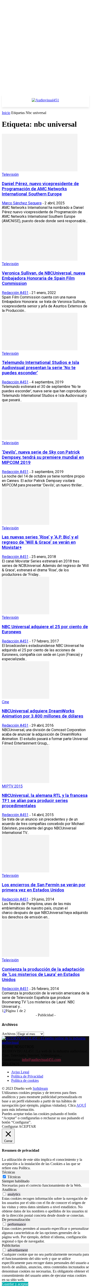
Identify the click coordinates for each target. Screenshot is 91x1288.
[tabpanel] (45, 1185)
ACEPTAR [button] (27, 1126)
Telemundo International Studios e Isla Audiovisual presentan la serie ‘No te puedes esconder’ (40, 367)
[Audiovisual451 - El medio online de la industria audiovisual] (45, 102)
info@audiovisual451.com (41, 1060)
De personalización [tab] (16, 1220)
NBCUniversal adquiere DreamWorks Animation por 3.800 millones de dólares (42, 713)
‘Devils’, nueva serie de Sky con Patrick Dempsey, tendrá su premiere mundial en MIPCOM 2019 (43, 457)
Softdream (40, 1088)
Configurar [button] (10, 1126)
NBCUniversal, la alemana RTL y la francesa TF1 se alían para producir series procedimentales (45, 800)
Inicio (6, 113)
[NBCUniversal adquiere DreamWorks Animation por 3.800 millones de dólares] (25, 697)
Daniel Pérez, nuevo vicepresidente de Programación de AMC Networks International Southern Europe (40, 189)
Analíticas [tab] (9, 1190)
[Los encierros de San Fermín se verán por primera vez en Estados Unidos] (25, 871)
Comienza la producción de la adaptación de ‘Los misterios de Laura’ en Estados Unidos (43, 974)
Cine (5, 702)
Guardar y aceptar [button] (15, 1284)
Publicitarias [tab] (11, 1245)
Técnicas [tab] (8, 1172)
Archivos (8, 1034)
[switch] (4, 1194)
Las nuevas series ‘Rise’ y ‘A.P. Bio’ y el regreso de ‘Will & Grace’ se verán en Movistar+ (40, 542)
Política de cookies (25, 1080)
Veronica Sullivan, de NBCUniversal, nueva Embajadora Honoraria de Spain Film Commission (43, 278)
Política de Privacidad (27, 1076)
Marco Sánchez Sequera (22, 203)
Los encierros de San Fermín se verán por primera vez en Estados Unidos (43, 887)
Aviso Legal (20, 1072)
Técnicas (14, 1177)
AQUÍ (81, 1105)
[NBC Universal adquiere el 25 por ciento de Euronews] (25, 613)
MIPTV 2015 (12, 786)
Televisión (10, 174)
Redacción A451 (15, 292)
